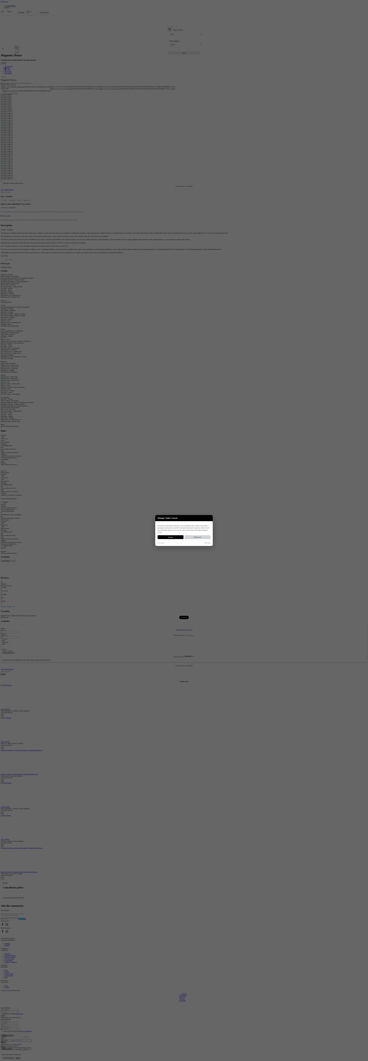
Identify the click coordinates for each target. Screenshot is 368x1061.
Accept (170, 537)
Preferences (197, 537)
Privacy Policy (161, 543)
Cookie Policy (207, 543)
